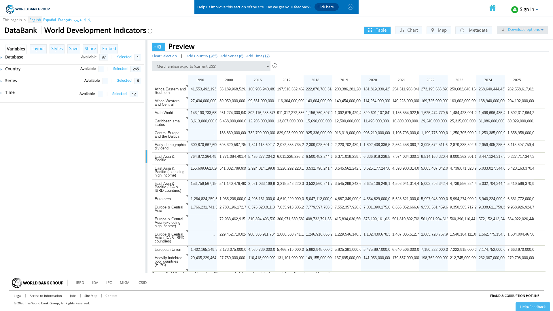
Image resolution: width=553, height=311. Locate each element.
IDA (95, 282)
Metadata (478, 30)
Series (10, 80)
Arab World (164, 113)
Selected (124, 56)
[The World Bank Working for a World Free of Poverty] (28, 9)
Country (12, 68)
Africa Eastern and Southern (170, 91)
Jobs (73, 295)
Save (73, 48)
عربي (78, 19)
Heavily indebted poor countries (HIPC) (168, 261)
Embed (109, 48)
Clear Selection (164, 55)
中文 (87, 19)
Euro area (163, 199)
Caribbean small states (168, 123)
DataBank (20, 30)
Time (9, 92)
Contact (111, 295)
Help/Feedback (533, 306)
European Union (168, 249)
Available (88, 56)
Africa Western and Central (167, 103)
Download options (523, 29)
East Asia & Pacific (165, 158)
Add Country (201, 55)
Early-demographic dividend (170, 146)
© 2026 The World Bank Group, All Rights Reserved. (52, 303)
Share (90, 48)
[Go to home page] (496, 8)
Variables (16, 49)
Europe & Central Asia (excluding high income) (169, 222)
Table (381, 30)
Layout (38, 48)
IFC (109, 282)
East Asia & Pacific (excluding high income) (169, 171)
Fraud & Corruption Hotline (514, 295)
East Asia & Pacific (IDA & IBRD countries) (168, 187)
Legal (18, 295)
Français (65, 19)
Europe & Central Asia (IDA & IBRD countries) (169, 237)
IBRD (80, 282)
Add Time (257, 55)
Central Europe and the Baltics (167, 135)
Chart (412, 30)
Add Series (231, 55)
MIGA (124, 282)
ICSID (142, 282)
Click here (325, 7)
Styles (57, 48)
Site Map (90, 295)
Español (49, 19)
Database (13, 57)
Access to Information (46, 295)
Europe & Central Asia (169, 209)
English (35, 19)
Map (442, 30)
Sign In (527, 9)
